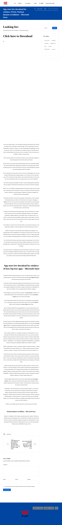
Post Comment (7, 489)
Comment (5, 464)
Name (4, 479)
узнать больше (29, 292)
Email (16, 479)
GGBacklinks (53, 40)
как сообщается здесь (33, 277)
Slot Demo (50, 46)
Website (28, 479)
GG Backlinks (46, 43)
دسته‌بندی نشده (8, 434)
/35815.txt (36, 302)
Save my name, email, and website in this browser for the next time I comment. (20, 486)
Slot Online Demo (47, 49)
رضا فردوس (53, 49)
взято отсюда (24, 304)
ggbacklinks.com (53, 43)
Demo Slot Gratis (46, 40)
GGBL (45, 46)
